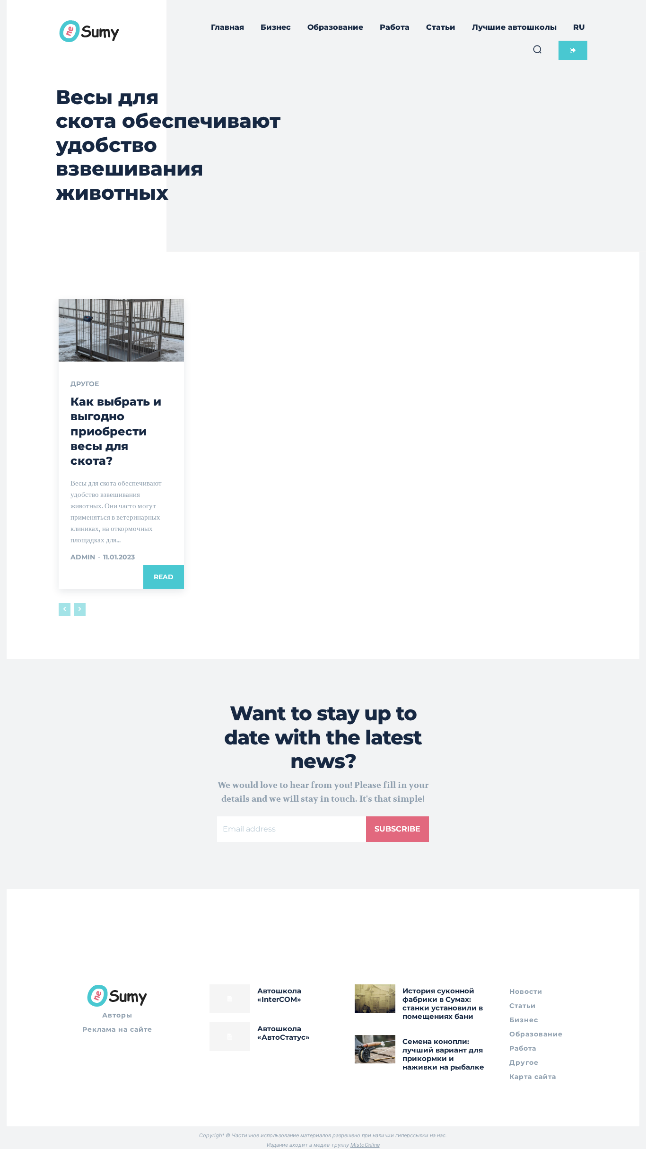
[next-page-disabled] (80, 609)
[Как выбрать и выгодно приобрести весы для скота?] (121, 330)
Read (164, 577)
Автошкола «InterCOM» (279, 995)
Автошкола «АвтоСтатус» (283, 1033)
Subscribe (397, 828)
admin (82, 557)
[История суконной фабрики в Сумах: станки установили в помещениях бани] (375, 998)
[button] (537, 49)
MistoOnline (365, 1144)
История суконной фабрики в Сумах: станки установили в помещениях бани (442, 1003)
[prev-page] (64, 609)
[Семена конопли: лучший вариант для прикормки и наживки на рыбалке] (375, 1049)
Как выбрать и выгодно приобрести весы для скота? (115, 431)
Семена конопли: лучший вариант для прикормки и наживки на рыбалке (443, 1054)
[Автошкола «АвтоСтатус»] (230, 1036)
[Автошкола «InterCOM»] (230, 998)
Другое (84, 383)
